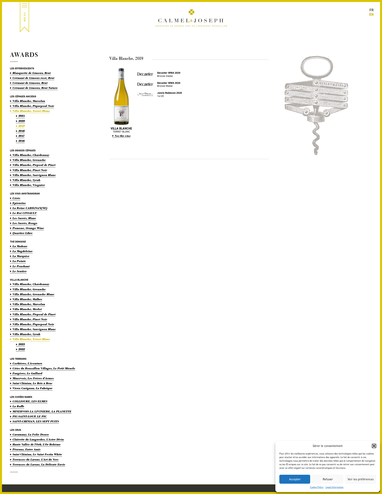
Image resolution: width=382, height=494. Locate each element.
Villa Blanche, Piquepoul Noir (33, 106)
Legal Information (334, 487)
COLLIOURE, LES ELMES (30, 401)
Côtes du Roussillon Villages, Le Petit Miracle (44, 368)
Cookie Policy (317, 487)
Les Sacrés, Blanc (24, 218)
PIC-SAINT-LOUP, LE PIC (30, 416)
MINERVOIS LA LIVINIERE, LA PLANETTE (42, 411)
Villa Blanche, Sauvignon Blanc (34, 175)
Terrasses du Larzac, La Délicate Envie (39, 464)
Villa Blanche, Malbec (27, 299)
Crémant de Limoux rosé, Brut (33, 78)
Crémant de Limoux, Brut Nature (35, 88)
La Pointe (19, 261)
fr (371, 10)
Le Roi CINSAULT (25, 213)
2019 (22, 126)
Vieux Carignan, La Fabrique (33, 388)
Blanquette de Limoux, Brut (32, 73)
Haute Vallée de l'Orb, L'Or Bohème (37, 444)
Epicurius (19, 203)
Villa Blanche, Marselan (29, 101)
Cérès (16, 198)
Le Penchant (21, 266)
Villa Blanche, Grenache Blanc (33, 294)
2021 (22, 116)
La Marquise (21, 256)
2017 (21, 136)
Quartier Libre (23, 233)
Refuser (328, 479)
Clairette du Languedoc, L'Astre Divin (38, 439)
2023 (22, 344)
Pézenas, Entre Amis (27, 449)
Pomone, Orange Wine (28, 228)
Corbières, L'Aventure (27, 363)
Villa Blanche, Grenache (29, 160)
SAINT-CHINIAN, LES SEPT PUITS (36, 421)
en (371, 14)
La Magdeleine (23, 251)
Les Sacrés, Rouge (25, 223)
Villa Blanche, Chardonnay (31, 155)
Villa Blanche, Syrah (26, 180)
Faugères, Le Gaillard (27, 373)
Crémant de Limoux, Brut (30, 83)
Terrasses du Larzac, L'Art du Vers (35, 459)
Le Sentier (20, 271)
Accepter (295, 479)
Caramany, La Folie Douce (31, 434)
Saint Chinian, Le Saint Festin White (37, 454)
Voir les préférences (361, 479)
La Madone (20, 246)
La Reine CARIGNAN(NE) (30, 208)
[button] (374, 446)
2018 (22, 131)
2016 (22, 141)
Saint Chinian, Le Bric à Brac (32, 383)
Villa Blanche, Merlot (27, 309)
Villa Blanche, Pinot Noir (30, 170)
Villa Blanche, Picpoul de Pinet (34, 165)
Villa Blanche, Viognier (29, 185)
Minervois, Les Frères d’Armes (33, 378)
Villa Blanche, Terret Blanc (31, 111)
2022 (22, 349)
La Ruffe (18, 406)
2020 (22, 121)
